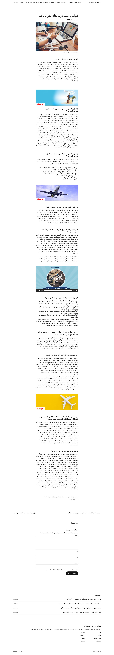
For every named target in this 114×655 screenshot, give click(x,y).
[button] (57, 279)
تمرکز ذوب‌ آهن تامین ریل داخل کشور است (25, 513)
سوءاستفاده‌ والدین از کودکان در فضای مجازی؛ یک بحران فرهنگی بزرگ (79, 603)
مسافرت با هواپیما (48, 496)
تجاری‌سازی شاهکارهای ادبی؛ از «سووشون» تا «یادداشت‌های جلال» (81, 608)
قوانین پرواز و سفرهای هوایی (69, 454)
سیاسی (52, 2)
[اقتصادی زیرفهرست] (67, 2)
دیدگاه (76, 535)
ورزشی (46, 2)
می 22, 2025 (15, 607)
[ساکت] (39, 290)
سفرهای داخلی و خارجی (65, 496)
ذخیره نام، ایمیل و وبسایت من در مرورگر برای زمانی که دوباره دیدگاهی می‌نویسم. (61, 569)
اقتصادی (70, 2)
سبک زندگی (32, 2)
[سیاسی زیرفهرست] (49, 2)
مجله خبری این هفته (95, 2)
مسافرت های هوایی (74, 499)
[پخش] (76, 290)
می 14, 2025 (15, 612)
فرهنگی (64, 2)
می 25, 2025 (15, 603)
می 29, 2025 (15, 599)
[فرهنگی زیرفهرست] (61, 2)
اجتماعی (58, 2)
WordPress (15, 651)
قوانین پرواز (56, 496)
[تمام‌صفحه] (37, 290)
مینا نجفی (69, 52)
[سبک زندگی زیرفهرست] (28, 2)
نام (77, 551)
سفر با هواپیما (75, 496)
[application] (57, 279)
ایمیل (77, 557)
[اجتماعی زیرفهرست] (55, 2)
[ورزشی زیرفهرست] (43, 2)
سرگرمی (39, 2)
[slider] (58, 290)
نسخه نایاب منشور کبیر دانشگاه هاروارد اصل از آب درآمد (83, 599)
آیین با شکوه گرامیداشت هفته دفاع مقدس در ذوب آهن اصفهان (83, 513)
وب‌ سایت (76, 563)
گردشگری (64, 52)
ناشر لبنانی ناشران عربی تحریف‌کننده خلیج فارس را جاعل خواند (82, 612)
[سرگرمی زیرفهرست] (36, 2)
